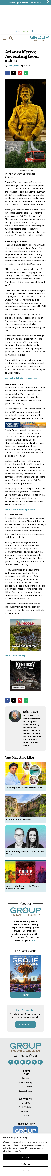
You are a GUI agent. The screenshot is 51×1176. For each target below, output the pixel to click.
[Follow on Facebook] (16, 1062)
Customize (25, 1164)
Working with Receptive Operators (24, 787)
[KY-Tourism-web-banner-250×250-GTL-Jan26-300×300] (25, 692)
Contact (25, 1115)
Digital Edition (25, 1107)
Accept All (25, 1157)
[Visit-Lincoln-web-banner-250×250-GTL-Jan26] (25, 652)
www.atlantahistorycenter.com (21, 378)
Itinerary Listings (25, 1082)
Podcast (25, 1078)
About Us (25, 1103)
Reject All (25, 1170)
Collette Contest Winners (19, 819)
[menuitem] (4, 38)
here (33, 940)
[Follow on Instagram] (22, 1062)
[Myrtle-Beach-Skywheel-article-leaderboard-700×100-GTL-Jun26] (25, 427)
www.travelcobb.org (15, 655)
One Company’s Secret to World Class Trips (25, 853)
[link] (7, 73)
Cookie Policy (18, 1151)
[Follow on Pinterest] (34, 1062)
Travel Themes (25, 1090)
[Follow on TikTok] (28, 1062)
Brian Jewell (13, 65)
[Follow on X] (10, 1062)
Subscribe (25, 1111)
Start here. (36, 2)
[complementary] (25, 1154)
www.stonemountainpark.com (20, 509)
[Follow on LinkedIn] (40, 1062)
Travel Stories (25, 1086)
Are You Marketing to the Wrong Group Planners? (22, 887)
